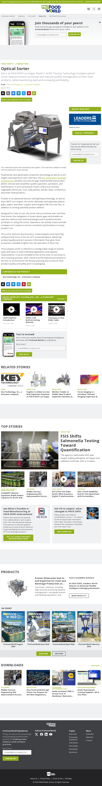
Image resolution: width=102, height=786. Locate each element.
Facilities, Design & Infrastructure (9, 489)
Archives (59, 654)
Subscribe (43, 654)
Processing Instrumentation (59, 688)
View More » (96, 666)
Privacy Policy (45, 778)
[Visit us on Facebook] (41, 734)
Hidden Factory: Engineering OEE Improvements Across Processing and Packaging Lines (36, 494)
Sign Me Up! (74, 34)
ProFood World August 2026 (13, 645)
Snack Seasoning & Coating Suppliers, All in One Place (88, 692)
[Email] (8, 93)
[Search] (94, 9)
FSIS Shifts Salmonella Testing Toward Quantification (79, 443)
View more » (61, 299)
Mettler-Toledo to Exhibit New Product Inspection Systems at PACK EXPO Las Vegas (62, 394)
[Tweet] (24, 93)
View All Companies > (85, 133)
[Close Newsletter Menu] (100, 22)
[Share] (13, 93)
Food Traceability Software (81, 578)
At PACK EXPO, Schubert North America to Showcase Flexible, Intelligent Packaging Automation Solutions (85, 585)
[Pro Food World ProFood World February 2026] (89, 626)
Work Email (21, 344)
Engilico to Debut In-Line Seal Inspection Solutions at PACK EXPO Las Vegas (38, 394)
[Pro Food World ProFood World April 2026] (63, 626)
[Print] (3, 93)
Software (30, 489)
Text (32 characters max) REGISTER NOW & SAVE (18, 538)
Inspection (22, 64)
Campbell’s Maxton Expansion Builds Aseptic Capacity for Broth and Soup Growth (12, 495)
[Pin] (29, 93)
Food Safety (7, 64)
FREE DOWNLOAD (64, 532)
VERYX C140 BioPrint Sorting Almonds (33, 320)
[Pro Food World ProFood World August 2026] (13, 626)
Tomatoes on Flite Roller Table (56, 319)
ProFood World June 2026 (38, 644)
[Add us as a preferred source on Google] (34, 93)
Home (3, 389)
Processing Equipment (86, 687)
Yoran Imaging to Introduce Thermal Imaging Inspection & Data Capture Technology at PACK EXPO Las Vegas (87, 394)
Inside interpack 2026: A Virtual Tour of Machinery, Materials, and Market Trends (63, 693)
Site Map (68, 778)
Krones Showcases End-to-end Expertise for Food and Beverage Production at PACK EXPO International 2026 (50, 581)
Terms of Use (57, 778)
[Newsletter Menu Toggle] (89, 9)
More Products (79, 596)
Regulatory (65, 432)
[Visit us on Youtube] (50, 734)
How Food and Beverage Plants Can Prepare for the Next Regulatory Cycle (37, 692)
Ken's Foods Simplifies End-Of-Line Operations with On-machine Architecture (88, 494)
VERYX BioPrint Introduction (9, 319)
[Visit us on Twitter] (36, 734)
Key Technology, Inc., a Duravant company (24, 84)
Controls (81, 489)
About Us (33, 778)
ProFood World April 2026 (64, 644)
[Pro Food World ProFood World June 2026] (38, 626)
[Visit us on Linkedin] (46, 734)
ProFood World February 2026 (89, 645)
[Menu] (99, 9)
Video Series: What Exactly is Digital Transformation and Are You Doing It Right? (63, 494)
